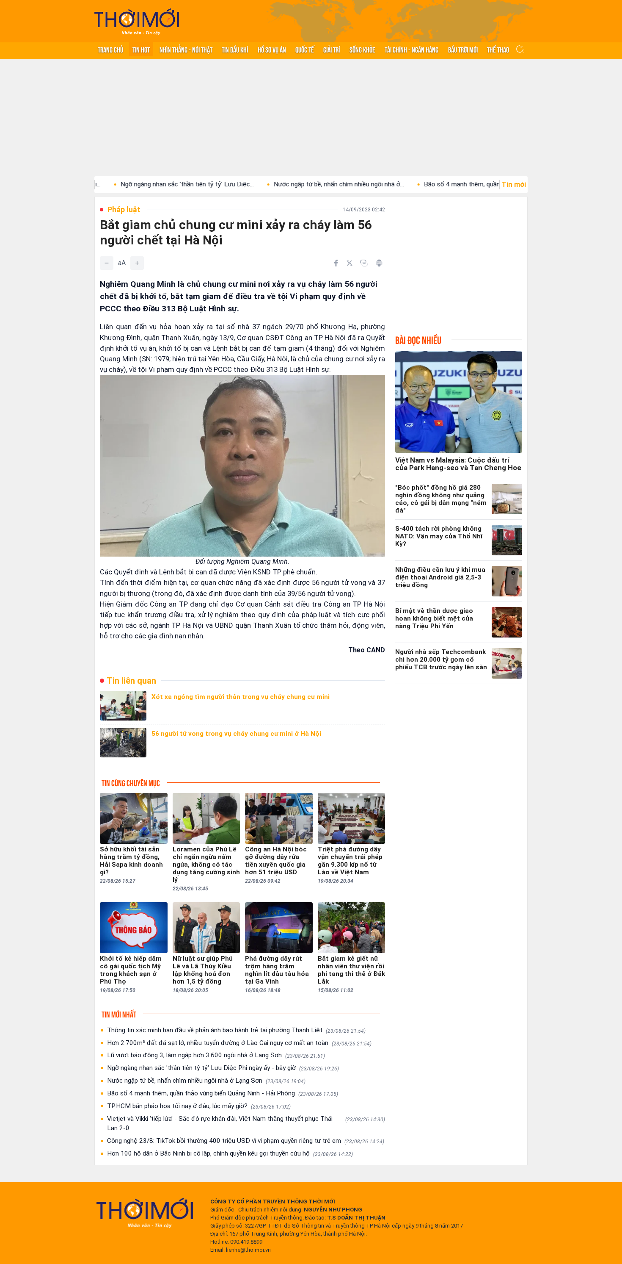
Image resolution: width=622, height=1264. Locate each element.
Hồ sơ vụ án (272, 49)
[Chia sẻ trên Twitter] (349, 263)
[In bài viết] (379, 263)
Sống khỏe (362, 49)
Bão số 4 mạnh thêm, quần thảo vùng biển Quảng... (454, 184)
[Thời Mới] (144, 1212)
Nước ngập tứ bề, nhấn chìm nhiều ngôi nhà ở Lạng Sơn (206, 1080)
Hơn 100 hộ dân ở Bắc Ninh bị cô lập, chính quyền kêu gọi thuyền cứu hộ (230, 1153)
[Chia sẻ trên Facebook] (336, 263)
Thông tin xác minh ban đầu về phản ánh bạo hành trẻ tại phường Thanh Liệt (236, 1030)
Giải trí (331, 49)
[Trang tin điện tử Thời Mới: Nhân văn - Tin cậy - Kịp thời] (136, 21)
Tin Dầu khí (235, 49)
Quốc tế (304, 49)
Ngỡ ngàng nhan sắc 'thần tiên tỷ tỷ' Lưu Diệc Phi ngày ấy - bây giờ (223, 1068)
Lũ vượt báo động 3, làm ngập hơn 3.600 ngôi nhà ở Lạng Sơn (216, 1055)
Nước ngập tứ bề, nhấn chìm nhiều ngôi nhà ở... (297, 184)
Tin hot (141, 49)
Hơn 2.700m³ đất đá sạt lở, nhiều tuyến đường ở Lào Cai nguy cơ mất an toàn (239, 1043)
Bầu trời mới (463, 49)
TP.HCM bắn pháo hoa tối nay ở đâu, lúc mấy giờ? (199, 1106)
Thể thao (498, 49)
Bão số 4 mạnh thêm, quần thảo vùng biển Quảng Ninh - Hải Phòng (222, 1093)
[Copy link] (364, 263)
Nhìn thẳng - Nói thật (186, 49)
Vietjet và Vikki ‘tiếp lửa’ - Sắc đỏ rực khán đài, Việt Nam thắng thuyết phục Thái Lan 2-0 (246, 1123)
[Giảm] (106, 263)
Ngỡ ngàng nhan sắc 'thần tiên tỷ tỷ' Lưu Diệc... (145, 184)
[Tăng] (137, 263)
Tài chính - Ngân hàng (411, 49)
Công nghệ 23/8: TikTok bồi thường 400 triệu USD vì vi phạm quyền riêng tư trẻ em (245, 1141)
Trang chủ (110, 49)
